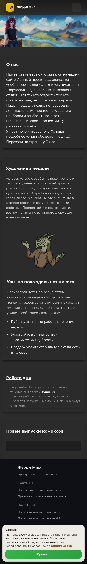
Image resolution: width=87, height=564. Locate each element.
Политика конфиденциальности (41, 512)
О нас (50, 142)
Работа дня (18, 377)
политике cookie (61, 545)
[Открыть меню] (76, 7)
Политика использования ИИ (39, 518)
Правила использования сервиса (42, 496)
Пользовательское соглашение (40, 490)
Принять (43, 554)
